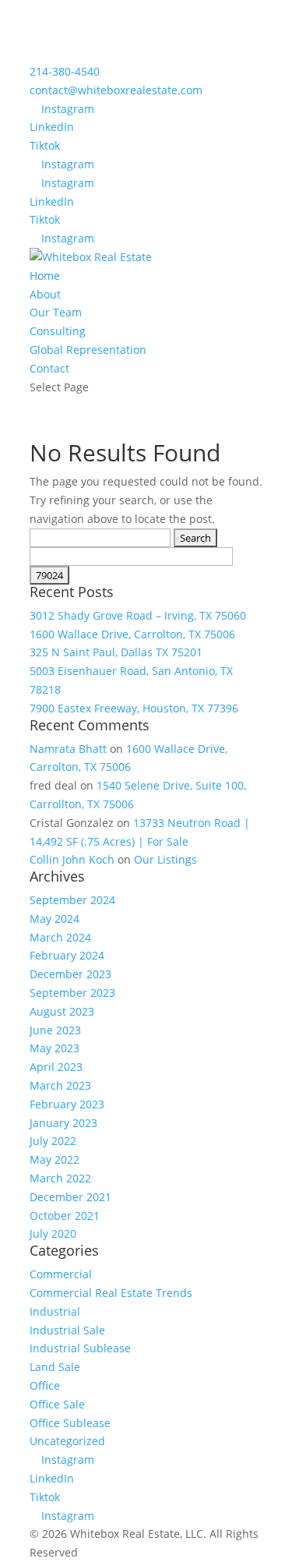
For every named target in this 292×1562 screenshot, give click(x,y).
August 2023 (62, 1011)
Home (45, 275)
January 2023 (63, 1122)
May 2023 (54, 1048)
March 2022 (60, 1178)
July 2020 (53, 1233)
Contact (49, 368)
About (45, 294)
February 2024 (67, 955)
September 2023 (72, 992)
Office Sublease (70, 1422)
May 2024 (54, 918)
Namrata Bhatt (68, 748)
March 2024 (60, 937)
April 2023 (56, 1066)
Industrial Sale (67, 1330)
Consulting (58, 330)
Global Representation (88, 349)
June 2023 (55, 1030)
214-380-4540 (65, 71)
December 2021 (70, 1196)
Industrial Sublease (80, 1348)
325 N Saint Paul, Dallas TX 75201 (116, 652)
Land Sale (55, 1366)
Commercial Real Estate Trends (111, 1292)
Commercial (61, 1274)
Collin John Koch (72, 859)
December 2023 (70, 974)
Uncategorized (67, 1440)
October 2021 (65, 1215)
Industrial (55, 1311)
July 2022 (53, 1140)
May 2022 (54, 1159)
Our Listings (165, 859)
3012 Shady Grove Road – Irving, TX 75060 (138, 615)
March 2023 (60, 1085)
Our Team (56, 312)
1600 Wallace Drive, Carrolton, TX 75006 (132, 634)
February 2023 (67, 1104)
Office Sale (57, 1404)
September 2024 (72, 899)
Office (45, 1385)
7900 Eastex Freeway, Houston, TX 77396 (134, 708)
